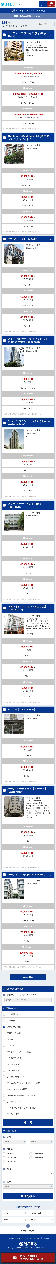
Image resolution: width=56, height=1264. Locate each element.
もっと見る (28, 977)
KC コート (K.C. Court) (21, 709)
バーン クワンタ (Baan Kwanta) (26, 874)
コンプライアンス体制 (32, 1238)
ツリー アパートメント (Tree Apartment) (24, 505)
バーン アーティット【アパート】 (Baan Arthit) (27, 790)
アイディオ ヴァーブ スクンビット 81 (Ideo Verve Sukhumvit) (28, 341)
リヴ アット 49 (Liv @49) (22, 239)
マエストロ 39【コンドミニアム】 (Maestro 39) (27, 608)
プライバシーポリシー (14, 1238)
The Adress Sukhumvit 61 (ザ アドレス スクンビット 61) (28, 138)
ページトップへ (28, 1230)
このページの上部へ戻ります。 (28, 1226)
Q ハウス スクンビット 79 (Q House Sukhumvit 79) (29, 423)
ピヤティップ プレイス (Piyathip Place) (27, 35)
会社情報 (46, 1238)
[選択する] (4, 34)
